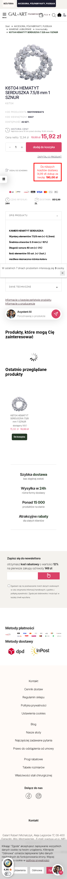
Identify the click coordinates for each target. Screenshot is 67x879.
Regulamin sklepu (33, 697)
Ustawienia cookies (34, 713)
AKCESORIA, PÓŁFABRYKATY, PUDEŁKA (36, 3)
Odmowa (37, 870)
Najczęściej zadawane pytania (33, 740)
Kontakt (33, 681)
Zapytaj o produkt (50, 157)
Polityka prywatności (33, 705)
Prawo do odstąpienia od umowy (33, 748)
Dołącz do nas (33, 788)
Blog (33, 724)
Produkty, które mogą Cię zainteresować (29, 334)
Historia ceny (20, 129)
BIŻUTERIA (9, 3)
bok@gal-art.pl (52, 839)
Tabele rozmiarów (33, 767)
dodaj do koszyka (44, 147)
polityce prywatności (37, 860)
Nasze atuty (33, 732)
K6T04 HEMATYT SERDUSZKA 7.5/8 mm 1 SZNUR (19, 418)
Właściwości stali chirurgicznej (33, 775)
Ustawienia (20, 870)
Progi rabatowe (33, 759)
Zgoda (51, 870)
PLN (46, 14)
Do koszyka (19, 436)
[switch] (8, 874)
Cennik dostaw (33, 689)
